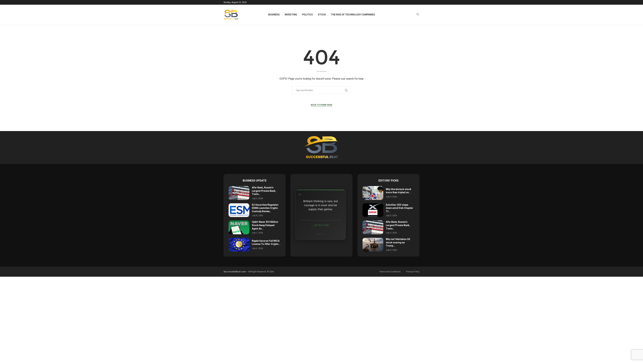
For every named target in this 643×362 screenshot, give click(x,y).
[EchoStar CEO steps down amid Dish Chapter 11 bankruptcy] (373, 210)
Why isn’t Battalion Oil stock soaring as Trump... (398, 242)
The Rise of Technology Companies (353, 14)
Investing (291, 14)
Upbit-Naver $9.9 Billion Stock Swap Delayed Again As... (265, 225)
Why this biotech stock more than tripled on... (398, 191)
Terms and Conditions (390, 271)
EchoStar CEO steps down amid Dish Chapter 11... (399, 208)
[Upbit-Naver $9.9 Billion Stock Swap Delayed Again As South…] (239, 227)
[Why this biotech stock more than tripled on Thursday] (373, 193)
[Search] (417, 15)
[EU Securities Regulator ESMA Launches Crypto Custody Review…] (239, 210)
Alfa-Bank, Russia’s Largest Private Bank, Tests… (264, 191)
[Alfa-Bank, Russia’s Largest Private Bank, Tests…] (239, 193)
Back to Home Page (321, 104)
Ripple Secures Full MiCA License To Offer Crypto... (266, 242)
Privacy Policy (412, 271)
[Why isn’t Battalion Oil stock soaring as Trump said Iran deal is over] (373, 245)
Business (274, 14)
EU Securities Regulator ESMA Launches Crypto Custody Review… (265, 208)
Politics (307, 14)
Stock (322, 14)
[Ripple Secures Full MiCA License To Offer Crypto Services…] (239, 245)
